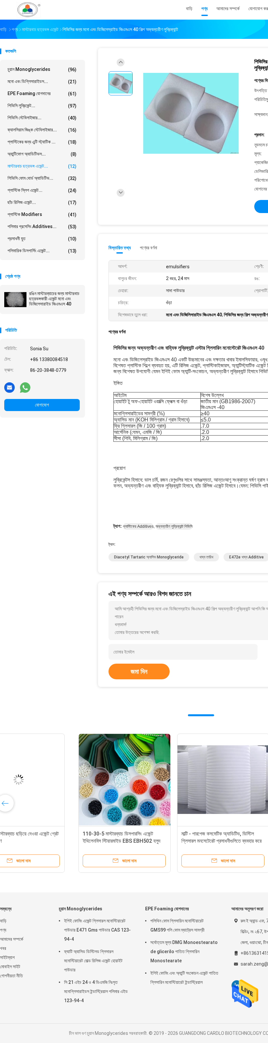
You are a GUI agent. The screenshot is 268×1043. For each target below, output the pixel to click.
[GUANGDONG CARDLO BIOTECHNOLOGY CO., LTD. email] (9, 387)
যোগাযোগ (42, 404)
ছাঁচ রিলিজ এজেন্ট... (42, 202)
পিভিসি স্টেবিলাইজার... (42, 118)
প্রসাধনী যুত (42, 238)
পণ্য (3, 930)
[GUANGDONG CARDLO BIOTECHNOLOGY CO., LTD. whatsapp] (25, 387)
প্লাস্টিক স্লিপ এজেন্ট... (42, 190)
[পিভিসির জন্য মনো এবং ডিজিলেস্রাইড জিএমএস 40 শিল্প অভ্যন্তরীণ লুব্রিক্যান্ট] (191, 113)
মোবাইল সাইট (10, 966)
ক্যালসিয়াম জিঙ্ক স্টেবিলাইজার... (42, 130)
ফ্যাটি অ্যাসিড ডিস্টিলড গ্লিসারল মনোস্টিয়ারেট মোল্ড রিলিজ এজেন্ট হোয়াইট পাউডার (93, 960)
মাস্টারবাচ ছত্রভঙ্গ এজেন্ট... (42, 166)
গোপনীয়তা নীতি (11, 975)
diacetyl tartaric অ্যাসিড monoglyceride (149, 557)
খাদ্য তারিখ (206, 557)
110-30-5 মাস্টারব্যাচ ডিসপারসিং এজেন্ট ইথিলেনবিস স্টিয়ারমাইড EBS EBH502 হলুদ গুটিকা (48, 841)
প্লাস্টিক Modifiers (42, 214)
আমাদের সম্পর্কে (11, 939)
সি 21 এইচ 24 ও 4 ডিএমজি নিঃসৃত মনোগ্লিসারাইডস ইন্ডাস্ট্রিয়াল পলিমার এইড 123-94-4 (96, 991)
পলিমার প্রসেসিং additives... (42, 226)
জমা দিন (139, 671)
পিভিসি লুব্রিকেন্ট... (42, 105)
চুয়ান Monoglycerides (42, 69)
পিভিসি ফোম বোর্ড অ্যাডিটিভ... (42, 178)
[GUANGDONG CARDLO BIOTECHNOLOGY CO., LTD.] (29, 10)
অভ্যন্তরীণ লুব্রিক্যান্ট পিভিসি (174, 526)
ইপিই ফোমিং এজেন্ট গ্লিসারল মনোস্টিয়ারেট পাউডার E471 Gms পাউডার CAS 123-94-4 (97, 930)
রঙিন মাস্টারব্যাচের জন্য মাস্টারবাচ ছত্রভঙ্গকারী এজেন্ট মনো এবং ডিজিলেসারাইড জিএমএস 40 (54, 298)
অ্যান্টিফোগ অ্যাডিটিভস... (42, 154)
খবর (3, 948)
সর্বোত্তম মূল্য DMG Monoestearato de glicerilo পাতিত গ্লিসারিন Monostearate (184, 951)
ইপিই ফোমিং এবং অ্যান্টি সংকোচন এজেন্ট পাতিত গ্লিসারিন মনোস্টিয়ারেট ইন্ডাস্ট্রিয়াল (184, 977)
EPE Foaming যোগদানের (42, 93)
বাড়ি (3, 920)
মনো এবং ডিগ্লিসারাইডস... (42, 81)
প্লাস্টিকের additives (138, 526)
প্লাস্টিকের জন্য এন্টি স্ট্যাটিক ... (42, 142)
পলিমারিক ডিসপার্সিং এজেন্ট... (42, 251)
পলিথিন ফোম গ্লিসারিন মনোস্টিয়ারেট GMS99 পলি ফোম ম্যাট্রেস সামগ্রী (177, 925)
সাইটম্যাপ (7, 957)
